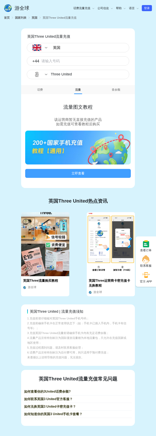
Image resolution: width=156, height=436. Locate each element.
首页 (7, 17)
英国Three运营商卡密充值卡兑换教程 (109, 283)
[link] (7, 17)
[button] (78, 148)
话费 (40, 89)
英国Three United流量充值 (60, 17)
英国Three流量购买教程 (40, 280)
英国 (34, 17)
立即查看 (78, 173)
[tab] (40, 89)
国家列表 (20, 17)
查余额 (116, 89)
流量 (78, 89)
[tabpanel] (78, 138)
